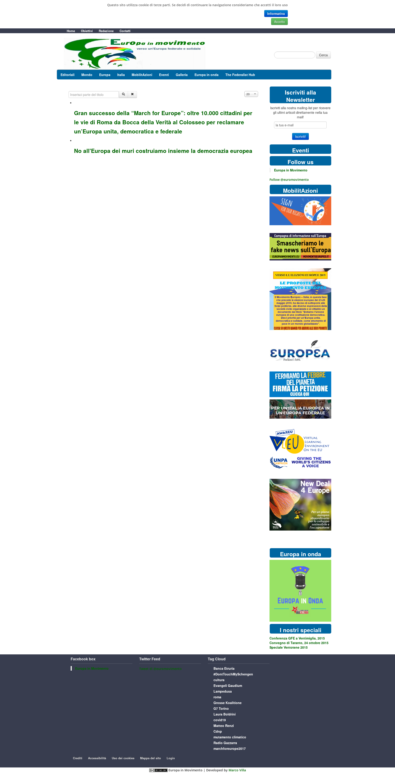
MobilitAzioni (142, 74)
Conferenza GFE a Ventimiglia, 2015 (297, 638)
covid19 (220, 720)
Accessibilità (97, 758)
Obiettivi (87, 31)
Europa (104, 74)
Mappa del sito (150, 758)
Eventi (164, 74)
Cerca (323, 55)
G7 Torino (221, 708)
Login (171, 758)
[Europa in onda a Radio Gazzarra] (300, 590)
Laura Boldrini (225, 714)
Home (71, 31)
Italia (121, 74)
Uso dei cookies (123, 758)
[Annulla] (132, 94)
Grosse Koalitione (228, 702)
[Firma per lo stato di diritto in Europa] (300, 210)
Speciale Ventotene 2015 (289, 647)
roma (217, 697)
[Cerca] (123, 94)
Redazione (106, 31)
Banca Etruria (224, 668)
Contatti (125, 31)
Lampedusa (223, 691)
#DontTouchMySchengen (233, 674)
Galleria (182, 74)
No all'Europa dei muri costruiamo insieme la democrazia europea (163, 150)
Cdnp (218, 731)
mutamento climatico (230, 737)
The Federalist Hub (240, 74)
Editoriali (68, 74)
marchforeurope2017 (230, 748)
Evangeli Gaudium (228, 685)
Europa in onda (207, 74)
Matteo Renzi (224, 725)
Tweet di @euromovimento (160, 669)
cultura (219, 679)
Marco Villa (237, 770)
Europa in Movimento (290, 170)
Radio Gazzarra (225, 742)
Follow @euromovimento (289, 179)
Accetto (279, 21)
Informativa (276, 13)
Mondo (86, 74)
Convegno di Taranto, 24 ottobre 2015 (299, 642)
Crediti (77, 758)
